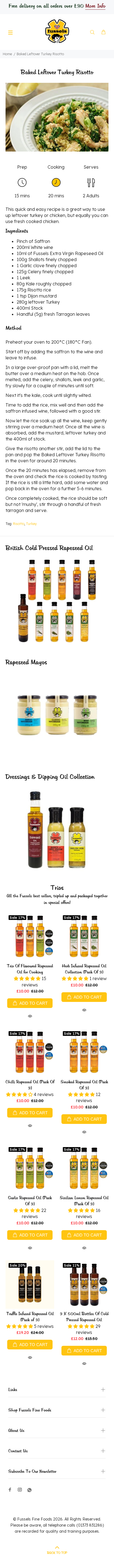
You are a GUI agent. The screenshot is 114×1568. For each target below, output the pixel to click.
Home (7, 54)
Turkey (31, 524)
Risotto (18, 524)
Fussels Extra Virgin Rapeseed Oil (68, 253)
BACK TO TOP (57, 1553)
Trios (57, 888)
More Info (95, 6)
